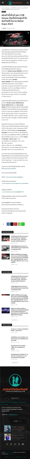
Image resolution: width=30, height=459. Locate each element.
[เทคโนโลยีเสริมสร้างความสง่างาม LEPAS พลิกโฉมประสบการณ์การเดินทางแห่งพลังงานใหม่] (6, 248)
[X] (12, 224)
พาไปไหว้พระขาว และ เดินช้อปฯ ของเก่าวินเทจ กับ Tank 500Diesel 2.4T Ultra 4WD (19, 338)
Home (3, 8)
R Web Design (11, 454)
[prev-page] (3, 267)
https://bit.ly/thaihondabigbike (14, 177)
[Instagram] (11, 444)
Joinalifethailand (9, 452)
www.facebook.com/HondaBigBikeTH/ (13, 192)
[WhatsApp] (19, 224)
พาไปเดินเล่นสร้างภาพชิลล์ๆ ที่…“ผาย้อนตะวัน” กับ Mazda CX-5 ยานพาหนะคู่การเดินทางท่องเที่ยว (19, 356)
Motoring (7, 8)
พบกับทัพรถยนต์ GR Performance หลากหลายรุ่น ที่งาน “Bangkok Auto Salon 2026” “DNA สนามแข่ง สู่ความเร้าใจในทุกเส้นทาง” (19, 238)
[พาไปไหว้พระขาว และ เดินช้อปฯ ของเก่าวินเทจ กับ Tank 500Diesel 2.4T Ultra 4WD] (6, 339)
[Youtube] (22, 444)
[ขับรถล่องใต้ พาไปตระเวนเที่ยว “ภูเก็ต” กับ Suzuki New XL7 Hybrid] (6, 348)
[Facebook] (8, 224)
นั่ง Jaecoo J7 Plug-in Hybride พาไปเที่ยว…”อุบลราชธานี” (19, 330)
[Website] (18, 444)
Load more (14, 320)
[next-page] (5, 267)
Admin (4, 28)
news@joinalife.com (13, 414)
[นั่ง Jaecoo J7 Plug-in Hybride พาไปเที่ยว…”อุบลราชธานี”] (6, 331)
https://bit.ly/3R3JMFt (10, 169)
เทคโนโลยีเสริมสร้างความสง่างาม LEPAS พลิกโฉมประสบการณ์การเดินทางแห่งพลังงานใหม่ (19, 247)
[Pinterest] (15, 224)
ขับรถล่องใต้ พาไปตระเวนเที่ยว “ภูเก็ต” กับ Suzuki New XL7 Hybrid (18, 347)
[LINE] (23, 224)
